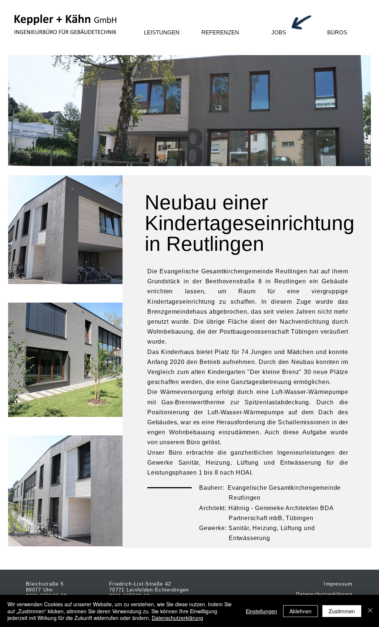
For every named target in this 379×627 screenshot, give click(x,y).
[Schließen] (370, 611)
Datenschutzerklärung (177, 617)
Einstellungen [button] (261, 611)
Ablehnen (300, 611)
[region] (189, 110)
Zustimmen (342, 611)
